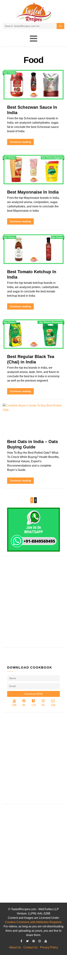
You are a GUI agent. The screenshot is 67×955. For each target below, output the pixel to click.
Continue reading (20, 141)
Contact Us (30, 947)
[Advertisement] (33, 608)
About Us (15, 947)
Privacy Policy (49, 947)
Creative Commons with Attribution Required (33, 922)
